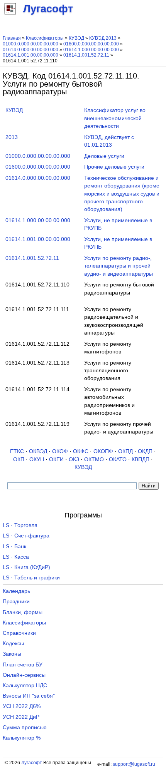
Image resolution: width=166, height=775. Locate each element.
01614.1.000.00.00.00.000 (91, 49)
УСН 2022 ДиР (21, 717)
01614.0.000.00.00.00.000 (30, 49)
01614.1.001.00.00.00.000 (30, 55)
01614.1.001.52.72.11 (86, 55)
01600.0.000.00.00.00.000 (91, 44)
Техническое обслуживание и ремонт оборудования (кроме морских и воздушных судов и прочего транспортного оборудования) (121, 194)
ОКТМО (94, 459)
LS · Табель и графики (31, 578)
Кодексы (13, 643)
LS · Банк (14, 546)
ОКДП (145, 451)
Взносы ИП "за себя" (29, 696)
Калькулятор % (22, 738)
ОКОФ (60, 451)
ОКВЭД (38, 451)
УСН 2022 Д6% (22, 706)
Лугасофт (31, 762)
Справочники (19, 633)
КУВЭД (76, 38)
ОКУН (36, 459)
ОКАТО (118, 459)
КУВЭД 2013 (103, 38)
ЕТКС (17, 451)
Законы (12, 654)
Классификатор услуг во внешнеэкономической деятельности (115, 118)
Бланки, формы (22, 612)
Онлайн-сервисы (24, 675)
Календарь (16, 591)
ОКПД (125, 451)
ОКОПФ (103, 451)
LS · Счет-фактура (26, 536)
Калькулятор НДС (25, 685)
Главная (12, 38)
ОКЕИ (56, 459)
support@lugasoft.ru (134, 764)
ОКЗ (74, 459)
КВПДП (140, 459)
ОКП (18, 459)
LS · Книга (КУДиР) (26, 567)
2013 (11, 137)
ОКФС (80, 451)
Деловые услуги (104, 156)
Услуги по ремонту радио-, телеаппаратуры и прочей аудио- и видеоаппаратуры (118, 266)
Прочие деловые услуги (114, 167)
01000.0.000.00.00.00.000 (30, 44)
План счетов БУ (22, 665)
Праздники (16, 601)
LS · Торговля (20, 525)
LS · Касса (16, 557)
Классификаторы (45, 38)
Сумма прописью (25, 727)
